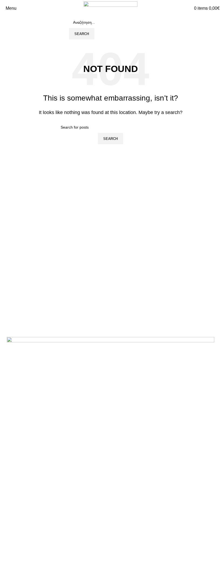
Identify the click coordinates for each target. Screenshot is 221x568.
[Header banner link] (110, 284)
